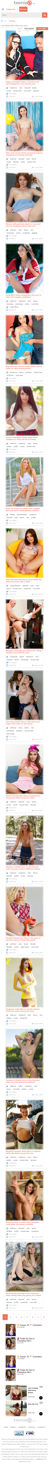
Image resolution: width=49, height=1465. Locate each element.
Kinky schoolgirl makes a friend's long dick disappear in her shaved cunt (22, 83)
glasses (36, 91)
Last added (42, 29)
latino (20, 1086)
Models (23, 9)
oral (20, 88)
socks (9, 91)
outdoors (22, 301)
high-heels (25, 947)
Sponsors (32, 1427)
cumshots (14, 657)
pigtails (34, 233)
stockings (10, 233)
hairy (20, 728)
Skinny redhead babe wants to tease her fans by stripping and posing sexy (23, 225)
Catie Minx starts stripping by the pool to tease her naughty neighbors (23, 296)
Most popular (29, 29)
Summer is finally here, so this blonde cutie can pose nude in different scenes (23, 868)
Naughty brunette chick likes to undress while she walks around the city (23, 1152)
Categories (11, 9)
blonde (16, 162)
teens (34, 88)
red (31, 230)
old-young (10, 734)
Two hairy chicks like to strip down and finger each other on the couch (23, 723)
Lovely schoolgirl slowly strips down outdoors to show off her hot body (22, 438)
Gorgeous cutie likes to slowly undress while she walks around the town (23, 1010)
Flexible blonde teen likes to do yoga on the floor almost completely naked (23, 939)
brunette (10, 304)
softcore (13, 159)
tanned (33, 805)
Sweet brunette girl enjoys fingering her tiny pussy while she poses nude (23, 797)
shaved (27, 88)
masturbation (22, 514)
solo (28, 159)
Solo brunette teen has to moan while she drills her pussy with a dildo (24, 581)
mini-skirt (27, 91)
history (12, 21)
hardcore (13, 88)
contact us (39, 1459)
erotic (23, 162)
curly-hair (35, 947)
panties (29, 372)
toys (37, 586)
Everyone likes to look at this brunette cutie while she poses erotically (22, 1223)
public (16, 446)
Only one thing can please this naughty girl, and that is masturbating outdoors (23, 509)
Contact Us (41, 1427)
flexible (9, 947)
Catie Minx (14, 307)
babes (9, 446)
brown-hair (17, 91)
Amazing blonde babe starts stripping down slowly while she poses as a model (23, 1294)
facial (22, 657)
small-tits (26, 233)
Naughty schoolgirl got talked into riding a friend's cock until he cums (24, 652)
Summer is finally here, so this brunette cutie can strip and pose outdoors (23, 1081)
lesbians (19, 731)
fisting (12, 514)
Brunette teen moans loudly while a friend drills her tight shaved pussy (24, 367)
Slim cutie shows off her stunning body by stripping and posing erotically (24, 154)
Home (6, 1427)
